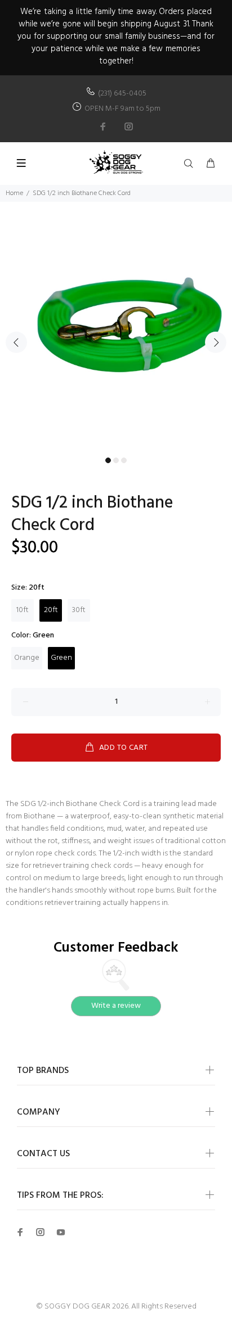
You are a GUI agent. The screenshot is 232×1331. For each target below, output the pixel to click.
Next (215, 342)
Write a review (116, 1005)
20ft (51, 610)
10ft (22, 610)
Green (61, 657)
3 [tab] (124, 460)
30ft (79, 610)
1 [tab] (108, 460)
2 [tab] (116, 460)
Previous (16, 342)
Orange (26, 657)
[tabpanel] (116, 336)
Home (14, 193)
